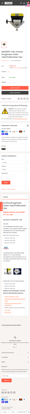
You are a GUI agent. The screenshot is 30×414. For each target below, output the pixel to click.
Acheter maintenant (15, 92)
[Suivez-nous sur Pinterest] (8, 392)
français (4, 412)
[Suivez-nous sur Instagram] (5, 392)
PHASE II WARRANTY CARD (12, 296)
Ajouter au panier (15, 87)
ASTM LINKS (8, 312)
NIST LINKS (7, 310)
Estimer (6, 182)
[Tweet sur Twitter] (24, 99)
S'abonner (6, 380)
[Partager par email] (27, 99)
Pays (3, 159)
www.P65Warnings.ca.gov (21, 118)
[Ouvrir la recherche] (21, 3)
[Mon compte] (24, 3)
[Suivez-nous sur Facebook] (3, 392)
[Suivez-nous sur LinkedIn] (14, 392)
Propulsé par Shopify (6, 408)
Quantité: (4, 82)
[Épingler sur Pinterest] (21, 99)
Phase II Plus (5, 60)
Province (4, 166)
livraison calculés (17, 67)
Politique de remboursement (8, 189)
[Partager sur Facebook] (19, 99)
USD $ (13, 412)
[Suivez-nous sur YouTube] (11, 392)
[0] (27, 3)
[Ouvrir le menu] (2, 3)
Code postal (5, 173)
